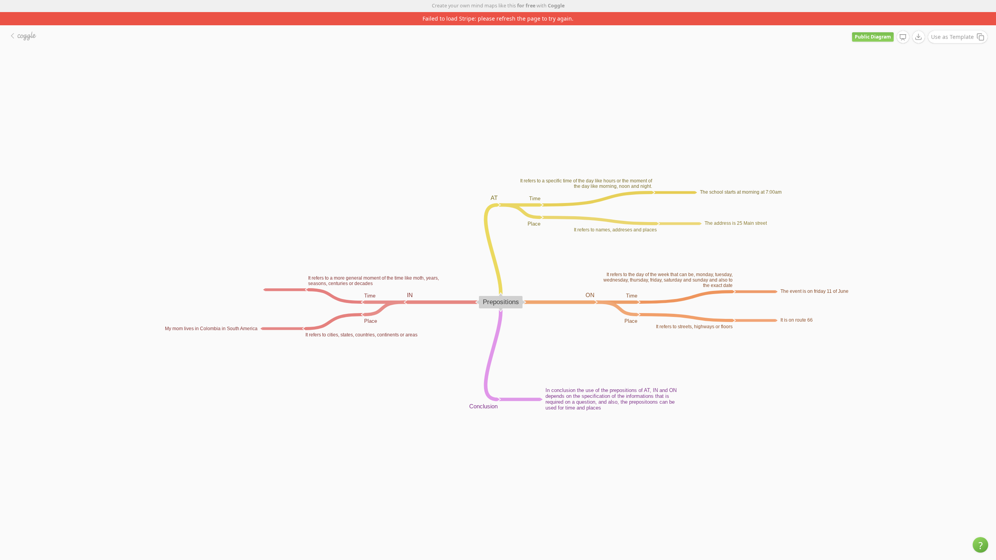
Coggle (556, 5)
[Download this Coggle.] (918, 37)
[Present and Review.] (903, 37)
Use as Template (952, 36)
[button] (980, 545)
